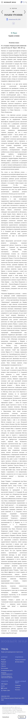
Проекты (3, 664)
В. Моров (14, 33)
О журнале (18, 685)
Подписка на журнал (20, 659)
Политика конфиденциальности (6, 673)
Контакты (17, 689)
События (3, 666)
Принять (21, 717)
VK (4, 686)
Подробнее (5, 717)
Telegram (5, 684)
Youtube (5, 688)
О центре (17, 687)
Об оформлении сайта (6, 670)
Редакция (3, 661)
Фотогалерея (4, 668)
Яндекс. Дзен (6, 690)
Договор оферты (19, 661)
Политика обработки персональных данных (6, 676)
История (3, 659)
